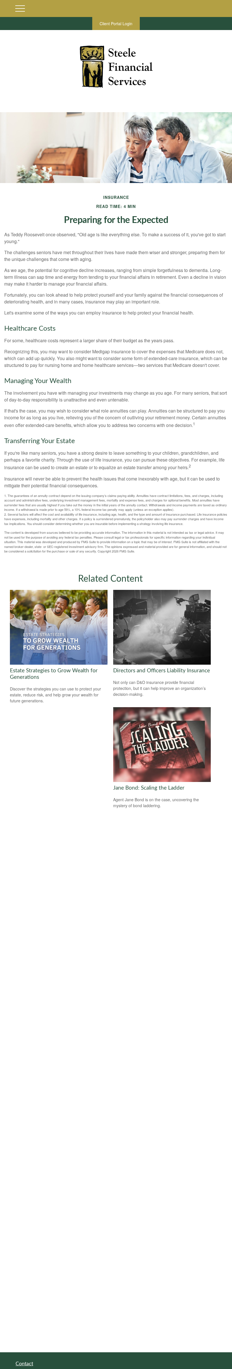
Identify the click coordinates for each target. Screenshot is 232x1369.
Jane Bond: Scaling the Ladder (148, 788)
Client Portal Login (116, 23)
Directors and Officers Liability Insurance (161, 670)
